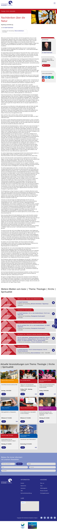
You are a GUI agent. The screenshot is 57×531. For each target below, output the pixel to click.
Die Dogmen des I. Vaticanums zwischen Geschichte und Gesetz (33, 334)
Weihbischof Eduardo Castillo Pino (37, 337)
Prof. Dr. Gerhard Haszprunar (35, 349)
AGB (21, 490)
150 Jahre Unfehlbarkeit (36, 342)
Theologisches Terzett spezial (24, 310)
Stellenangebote (43, 488)
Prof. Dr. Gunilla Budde (23, 337)
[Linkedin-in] (51, 518)
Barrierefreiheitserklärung (26, 493)
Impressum (23, 488)
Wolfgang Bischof (32, 339)
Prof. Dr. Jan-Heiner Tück (23, 325)
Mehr (4, 394)
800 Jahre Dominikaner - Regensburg (39, 303)
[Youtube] (41, 518)
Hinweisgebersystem (44, 493)
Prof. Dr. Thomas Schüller (39, 340)
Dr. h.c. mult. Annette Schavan (36, 313)
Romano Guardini (44, 490)
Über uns (42, 483)
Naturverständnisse (19, 30)
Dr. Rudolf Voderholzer (8, 27)
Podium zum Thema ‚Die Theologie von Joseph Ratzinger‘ (31, 322)
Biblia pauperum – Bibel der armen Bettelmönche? (29, 299)
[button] (55, 3)
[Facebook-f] (45, 518)
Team (41, 485)
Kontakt (22, 483)
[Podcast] (55, 518)
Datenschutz (23, 485)
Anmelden (19, 463)
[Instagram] (48, 518)
